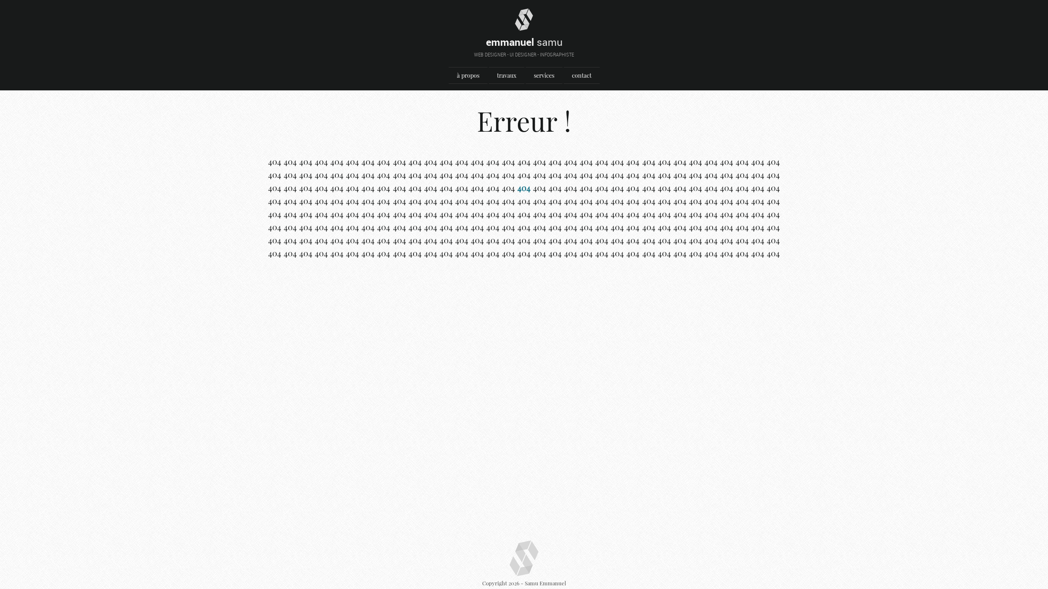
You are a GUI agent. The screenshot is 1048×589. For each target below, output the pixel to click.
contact (582, 75)
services (544, 75)
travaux (506, 75)
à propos (468, 75)
